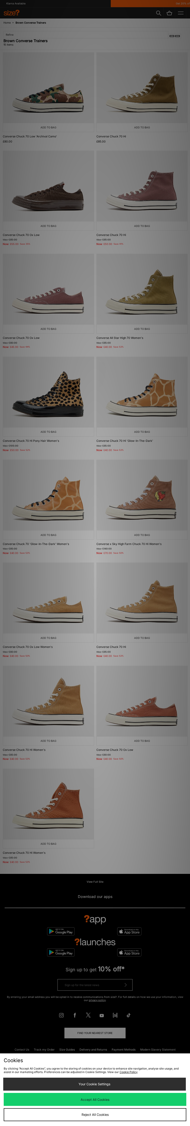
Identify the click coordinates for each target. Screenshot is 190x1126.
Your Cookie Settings (94, 1084)
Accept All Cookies (95, 1099)
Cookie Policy (129, 1072)
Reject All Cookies (95, 1115)
